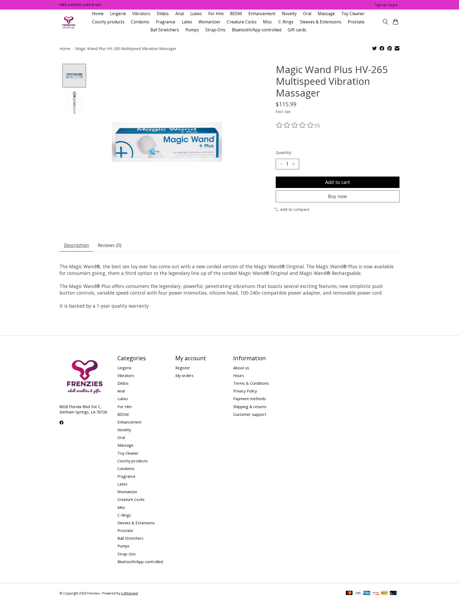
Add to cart (337, 182)
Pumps (192, 30)
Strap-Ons (215, 30)
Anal (179, 13)
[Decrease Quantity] (281, 164)
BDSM (236, 13)
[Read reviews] (295, 125)
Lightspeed (129, 593)
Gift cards (297, 30)
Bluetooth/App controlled (256, 30)
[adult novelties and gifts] (69, 22)
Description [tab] (76, 245)
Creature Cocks (242, 22)
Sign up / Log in (386, 5)
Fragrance (165, 22)
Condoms (140, 22)
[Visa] (358, 593)
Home (98, 13)
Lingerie (118, 13)
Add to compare (294, 209)
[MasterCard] (349, 593)
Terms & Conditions (251, 383)
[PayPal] (384, 593)
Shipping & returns (249, 406)
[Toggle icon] (385, 22)
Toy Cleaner (353, 13)
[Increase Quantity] (293, 164)
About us (241, 367)
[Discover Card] (375, 593)
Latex (187, 22)
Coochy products (108, 22)
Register (182, 367)
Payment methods (249, 398)
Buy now (337, 196)
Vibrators (141, 13)
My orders (184, 375)
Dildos (163, 13)
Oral (307, 13)
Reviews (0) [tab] (109, 245)
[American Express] (366, 593)
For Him (216, 13)
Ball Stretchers (164, 30)
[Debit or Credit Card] (393, 593)
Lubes (196, 13)
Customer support (249, 414)
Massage (326, 13)
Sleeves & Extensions (320, 22)
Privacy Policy (245, 390)
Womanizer (209, 22)
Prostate (356, 22)
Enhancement (261, 13)
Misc (267, 22)
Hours (238, 375)
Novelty (289, 13)
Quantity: (284, 152)
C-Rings (286, 22)
